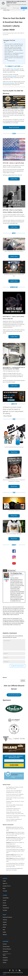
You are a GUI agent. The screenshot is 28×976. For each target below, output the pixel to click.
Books (4, 927)
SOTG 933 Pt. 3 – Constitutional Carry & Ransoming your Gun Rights (14, 54)
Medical (5, 934)
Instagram (5, 960)
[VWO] (6, 8)
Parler (4, 955)
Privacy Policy (6, 946)
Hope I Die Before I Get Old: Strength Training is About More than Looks (15, 865)
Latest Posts (12, 570)
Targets (4, 922)
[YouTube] (6, 581)
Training (5, 919)
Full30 (4, 881)
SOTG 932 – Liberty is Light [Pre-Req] (13, 45)
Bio (5, 570)
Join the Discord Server (14, 694)
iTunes (4, 902)
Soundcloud (6, 907)
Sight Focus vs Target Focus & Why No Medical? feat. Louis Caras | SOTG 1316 (15, 839)
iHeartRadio (6, 897)
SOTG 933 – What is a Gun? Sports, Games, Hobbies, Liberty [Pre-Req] (13, 48)
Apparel (5, 924)
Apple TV (5, 883)
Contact (5, 944)
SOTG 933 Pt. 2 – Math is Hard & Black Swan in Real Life (14, 51)
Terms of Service (7, 949)
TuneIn (4, 900)
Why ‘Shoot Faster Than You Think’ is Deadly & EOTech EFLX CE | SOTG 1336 (15, 834)
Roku (4, 888)
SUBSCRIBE (14, 765)
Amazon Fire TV (6, 886)
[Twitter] (5, 579)
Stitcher (5, 905)
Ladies (4, 932)
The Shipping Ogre (9, 33)
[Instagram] (8, 579)
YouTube (5, 891)
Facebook (5, 957)
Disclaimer (5, 951)
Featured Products (7, 917)
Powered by (3, 8)
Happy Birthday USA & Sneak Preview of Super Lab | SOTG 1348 (15, 829)
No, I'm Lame (16, 7)
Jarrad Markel (9, 849)
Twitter (4, 962)
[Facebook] (6, 579)
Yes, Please (23, 7)
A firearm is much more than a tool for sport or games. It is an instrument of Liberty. (14, 58)
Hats (4, 929)
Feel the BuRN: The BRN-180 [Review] (14, 44)
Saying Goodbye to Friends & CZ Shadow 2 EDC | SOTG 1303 (15, 851)
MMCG (4, 974)
